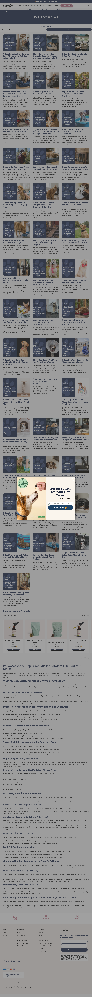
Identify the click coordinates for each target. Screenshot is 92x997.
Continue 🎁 (60, 507)
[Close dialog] (73, 479)
